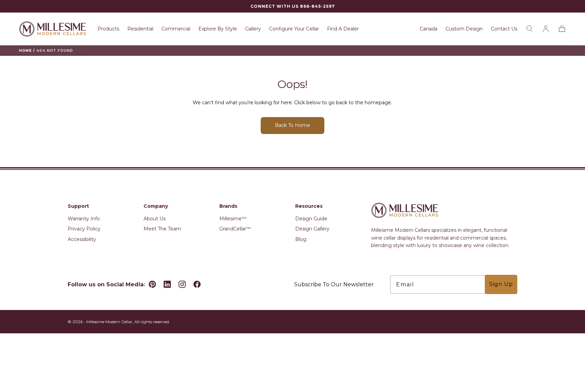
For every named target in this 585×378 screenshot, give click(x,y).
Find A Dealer (343, 29)
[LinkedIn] (167, 284)
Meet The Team (162, 229)
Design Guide (311, 219)
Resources (309, 206)
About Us (155, 219)
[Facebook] (197, 284)
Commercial (175, 29)
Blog (300, 239)
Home (25, 50)
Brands (228, 206)
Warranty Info (84, 219)
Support (78, 206)
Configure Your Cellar (294, 29)
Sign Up (501, 284)
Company (156, 206)
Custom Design (464, 29)
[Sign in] (546, 29)
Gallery (253, 29)
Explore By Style (217, 29)
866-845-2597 (317, 6)
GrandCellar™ (235, 229)
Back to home (292, 125)
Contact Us (504, 29)
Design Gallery (312, 229)
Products (108, 29)
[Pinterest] (152, 284)
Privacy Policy (84, 229)
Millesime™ (232, 219)
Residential (140, 29)
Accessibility (82, 239)
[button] (428, 30)
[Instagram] (182, 284)
